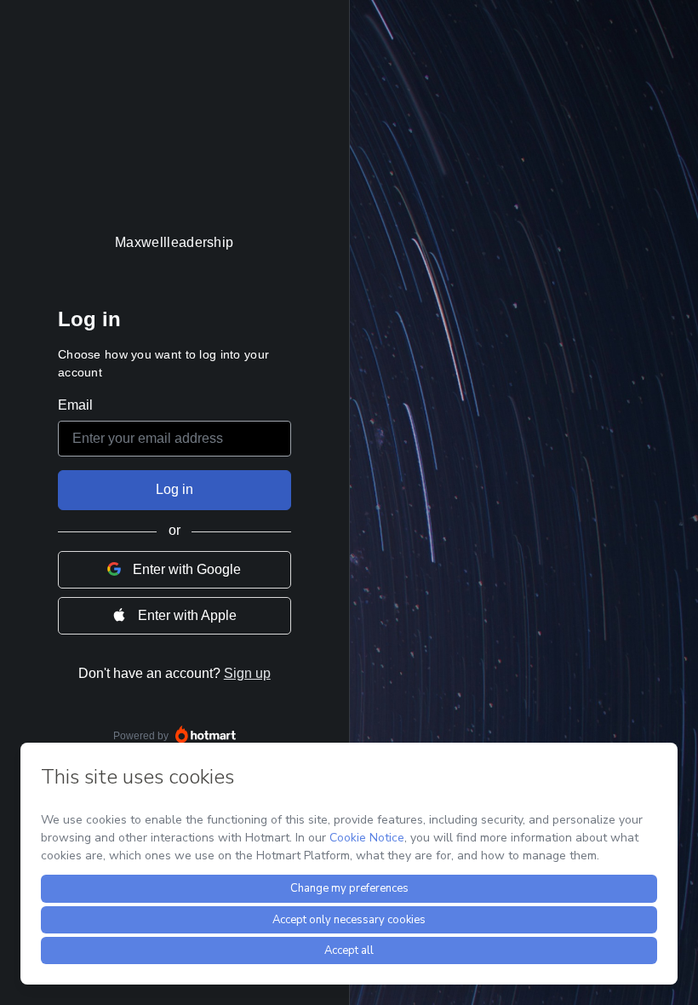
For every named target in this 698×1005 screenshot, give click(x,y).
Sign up (247, 673)
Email (75, 405)
